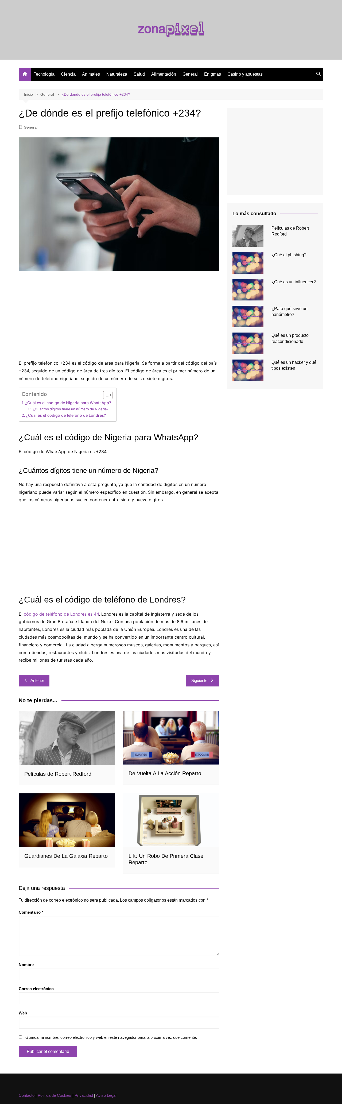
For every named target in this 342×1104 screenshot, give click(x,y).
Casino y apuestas (245, 74)
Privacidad (84, 1095)
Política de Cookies (54, 1095)
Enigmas (212, 74)
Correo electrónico (36, 988)
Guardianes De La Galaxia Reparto (66, 856)
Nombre (26, 964)
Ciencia (68, 74)
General (190, 74)
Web (23, 1013)
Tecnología (44, 74)
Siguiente (199, 680)
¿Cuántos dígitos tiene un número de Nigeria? (70, 409)
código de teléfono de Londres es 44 (61, 614)
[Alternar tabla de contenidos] (105, 395)
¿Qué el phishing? (288, 255)
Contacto (26, 1095)
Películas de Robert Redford (57, 774)
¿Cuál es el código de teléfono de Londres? (66, 415)
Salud (139, 74)
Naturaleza (116, 74)
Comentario (31, 912)
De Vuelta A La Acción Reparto (165, 773)
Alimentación (163, 74)
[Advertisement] (119, 316)
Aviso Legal (106, 1095)
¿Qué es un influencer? (293, 282)
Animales (91, 74)
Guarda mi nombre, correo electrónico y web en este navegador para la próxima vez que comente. (111, 1037)
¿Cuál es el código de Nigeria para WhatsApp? (68, 402)
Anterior (37, 680)
